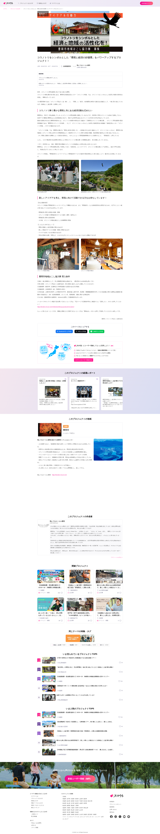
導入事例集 (34, 816)
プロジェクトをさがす (37, 798)
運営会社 (112, 812)
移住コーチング (35, 807)
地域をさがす (34, 800)
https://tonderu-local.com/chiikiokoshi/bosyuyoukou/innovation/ (55, 307)
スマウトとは (34, 796)
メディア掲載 (34, 827)
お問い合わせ (113, 809)
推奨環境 (112, 807)
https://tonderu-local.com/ (59, 475)
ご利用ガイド (34, 814)
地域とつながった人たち (37, 805)
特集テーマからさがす (37, 803)
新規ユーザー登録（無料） (80, 779)
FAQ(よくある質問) (36, 823)
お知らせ (33, 825)
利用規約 (112, 801)
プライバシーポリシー (115, 804)
